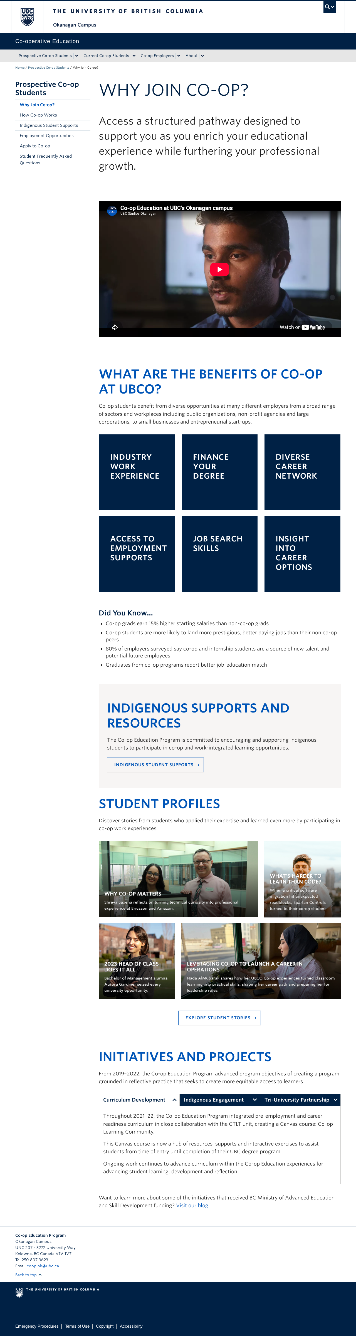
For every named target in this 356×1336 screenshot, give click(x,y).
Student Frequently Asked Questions (46, 159)
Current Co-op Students (106, 55)
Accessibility (131, 1326)
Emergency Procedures (37, 1326)
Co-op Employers (157, 55)
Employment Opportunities (47, 135)
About (191, 55)
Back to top (26, 1275)
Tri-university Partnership (297, 1100)
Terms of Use (77, 1326)
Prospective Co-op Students (45, 55)
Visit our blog (192, 1205)
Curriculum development (134, 1100)
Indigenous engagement (214, 1100)
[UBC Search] (329, 7)
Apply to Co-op (35, 146)
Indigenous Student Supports (49, 125)
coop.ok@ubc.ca (43, 1266)
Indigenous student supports (154, 764)
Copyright (104, 1326)
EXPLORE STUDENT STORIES (218, 1017)
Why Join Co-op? (37, 104)
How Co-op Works (38, 115)
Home (19, 68)
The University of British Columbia (27, 17)
